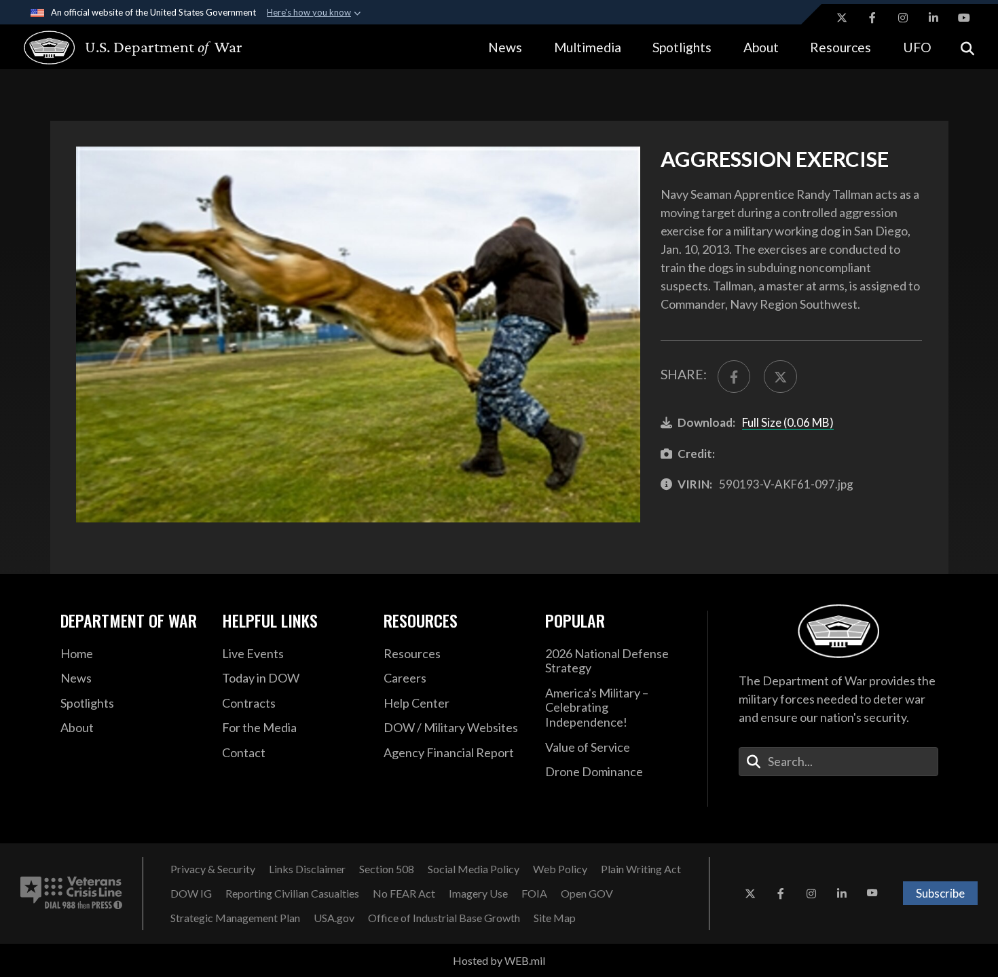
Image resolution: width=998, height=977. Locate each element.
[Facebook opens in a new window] (872, 17)
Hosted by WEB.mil (499, 960)
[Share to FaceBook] (734, 376)
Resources (840, 47)
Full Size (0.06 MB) (788, 422)
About (761, 47)
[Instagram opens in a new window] (903, 17)
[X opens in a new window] (842, 17)
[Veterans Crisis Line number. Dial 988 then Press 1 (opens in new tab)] (71, 894)
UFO (917, 47)
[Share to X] (780, 376)
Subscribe (940, 893)
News (505, 47)
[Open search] (967, 47)
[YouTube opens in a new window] (964, 17)
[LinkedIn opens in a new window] (933, 17)
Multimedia (587, 47)
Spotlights (681, 47)
